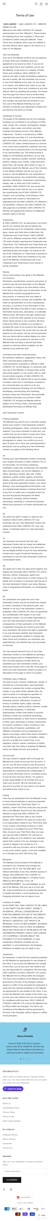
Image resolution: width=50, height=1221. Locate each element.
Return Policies (9, 1139)
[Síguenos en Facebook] (4, 1189)
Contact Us (7, 1148)
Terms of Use (8, 1116)
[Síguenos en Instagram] (11, 1189)
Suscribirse (12, 1180)
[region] (25, 1041)
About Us (7, 1103)
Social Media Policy (11, 1108)
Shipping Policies (10, 1135)
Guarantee (7, 1143)
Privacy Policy (9, 1112)
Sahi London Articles (11, 1121)
